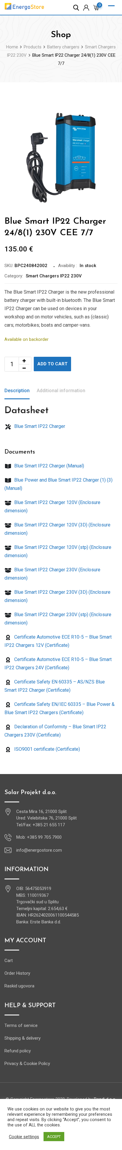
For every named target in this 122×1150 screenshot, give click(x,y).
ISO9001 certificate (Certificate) (46, 749)
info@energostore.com (39, 850)
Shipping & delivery (22, 1038)
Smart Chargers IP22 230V (54, 276)
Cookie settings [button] (24, 1136)
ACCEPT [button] (54, 1136)
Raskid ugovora (19, 986)
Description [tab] (17, 390)
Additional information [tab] (61, 390)
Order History (17, 973)
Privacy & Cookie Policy (27, 1063)
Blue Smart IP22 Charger (39, 426)
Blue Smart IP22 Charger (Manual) (48, 466)
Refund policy (17, 1051)
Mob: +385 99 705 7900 (39, 837)
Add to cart (52, 364)
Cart (8, 960)
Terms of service (21, 1025)
